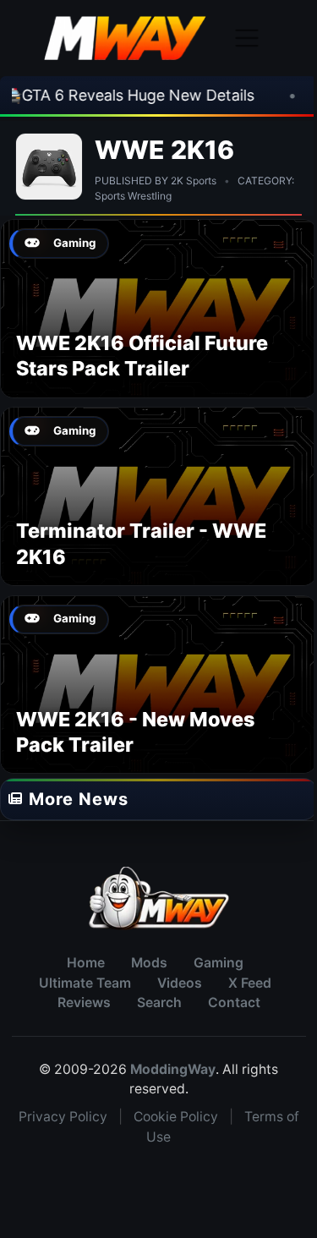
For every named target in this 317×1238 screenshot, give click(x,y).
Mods (149, 963)
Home (86, 963)
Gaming (218, 963)
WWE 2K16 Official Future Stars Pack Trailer (142, 356)
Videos (179, 983)
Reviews (84, 1002)
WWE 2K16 (165, 149)
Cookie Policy (176, 1117)
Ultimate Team (85, 983)
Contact (234, 1002)
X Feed (249, 983)
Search (159, 1002)
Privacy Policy (63, 1117)
